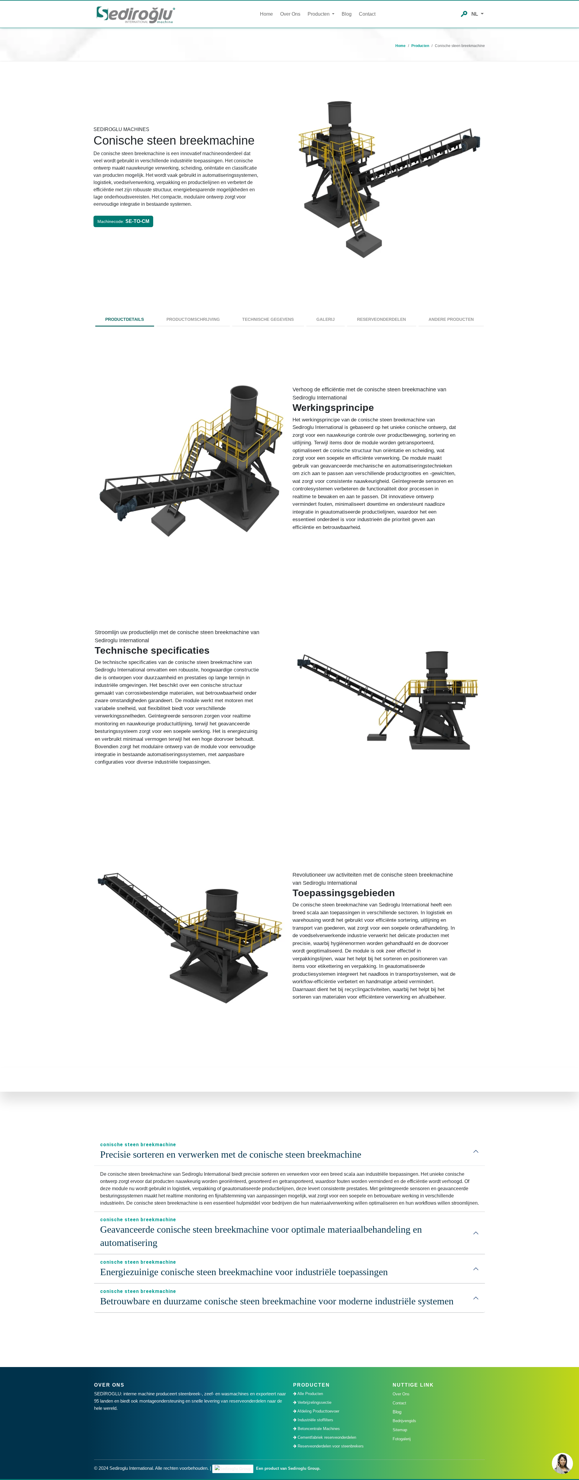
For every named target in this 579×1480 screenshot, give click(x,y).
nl (475, 14)
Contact (367, 14)
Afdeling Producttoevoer (317, 1411)
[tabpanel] (289, 702)
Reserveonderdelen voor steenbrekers (330, 1446)
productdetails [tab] (124, 319)
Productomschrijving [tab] (193, 319)
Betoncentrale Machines (318, 1428)
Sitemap (400, 1430)
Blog (347, 14)
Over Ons (290, 14)
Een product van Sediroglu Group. (288, 1468)
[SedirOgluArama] (464, 13)
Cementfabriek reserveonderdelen (326, 1437)
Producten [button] (319, 14)
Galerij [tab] (325, 319)
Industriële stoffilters (314, 1420)
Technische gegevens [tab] (268, 319)
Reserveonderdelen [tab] (381, 319)
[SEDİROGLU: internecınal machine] (135, 14)
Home (266, 14)
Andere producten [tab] (451, 319)
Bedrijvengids (404, 1421)
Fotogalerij (402, 1439)
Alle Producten (309, 1393)
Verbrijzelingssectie (313, 1402)
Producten (420, 46)
